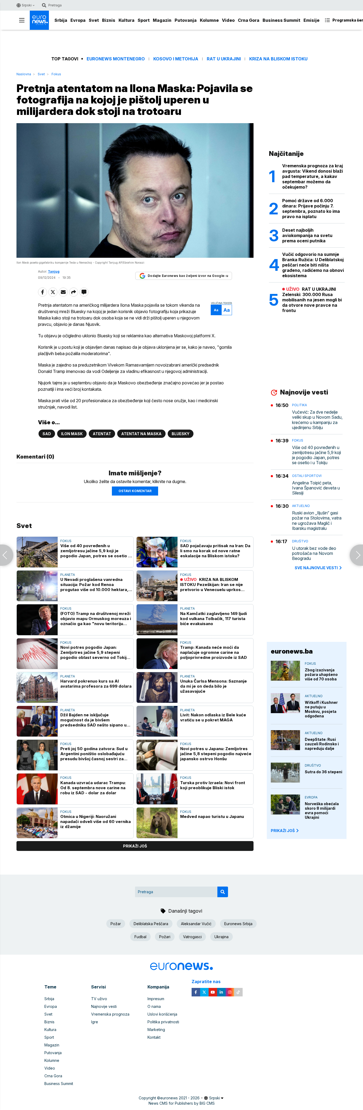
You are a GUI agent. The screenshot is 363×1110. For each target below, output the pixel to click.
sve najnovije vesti (316, 568)
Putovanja (186, 20)
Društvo (300, 541)
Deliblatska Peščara (151, 923)
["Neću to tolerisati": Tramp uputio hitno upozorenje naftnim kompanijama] (6, 555)
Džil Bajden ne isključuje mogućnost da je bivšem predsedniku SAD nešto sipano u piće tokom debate (93, 719)
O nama (154, 1006)
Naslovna (23, 74)
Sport (144, 20)
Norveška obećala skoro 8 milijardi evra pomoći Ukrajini (322, 810)
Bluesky (180, 433)
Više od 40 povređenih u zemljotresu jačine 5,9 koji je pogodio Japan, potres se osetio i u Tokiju (94, 550)
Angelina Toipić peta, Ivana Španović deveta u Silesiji (316, 488)
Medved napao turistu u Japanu (212, 816)
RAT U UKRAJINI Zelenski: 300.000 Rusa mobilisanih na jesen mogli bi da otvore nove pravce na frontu (312, 299)
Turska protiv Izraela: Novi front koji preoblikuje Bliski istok (212, 785)
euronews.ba (292, 651)
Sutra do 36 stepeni (323, 772)
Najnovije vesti (104, 1006)
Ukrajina (221, 936)
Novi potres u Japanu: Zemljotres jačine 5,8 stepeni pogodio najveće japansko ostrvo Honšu (215, 753)
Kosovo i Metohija (175, 58)
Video (228, 20)
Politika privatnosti (163, 1022)
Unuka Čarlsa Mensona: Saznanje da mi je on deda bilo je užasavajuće (213, 686)
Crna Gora (248, 20)
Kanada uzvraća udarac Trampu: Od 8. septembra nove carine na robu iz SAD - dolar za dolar (93, 787)
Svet (94, 20)
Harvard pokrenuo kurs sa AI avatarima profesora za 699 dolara (96, 684)
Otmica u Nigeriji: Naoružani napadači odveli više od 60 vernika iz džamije (95, 821)
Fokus (56, 74)
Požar (116, 923)
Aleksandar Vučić (196, 923)
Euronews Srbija (238, 923)
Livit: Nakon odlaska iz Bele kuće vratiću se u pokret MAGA (213, 717)
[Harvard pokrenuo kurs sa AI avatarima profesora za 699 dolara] (37, 687)
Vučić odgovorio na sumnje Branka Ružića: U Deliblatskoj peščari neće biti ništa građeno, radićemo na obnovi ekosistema (313, 265)
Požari (164, 936)
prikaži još (135, 846)
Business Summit (281, 20)
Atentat (102, 433)
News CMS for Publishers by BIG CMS (182, 1103)
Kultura (126, 20)
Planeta (67, 575)
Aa (216, 310)
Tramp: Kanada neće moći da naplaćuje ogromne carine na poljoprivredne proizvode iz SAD (213, 652)
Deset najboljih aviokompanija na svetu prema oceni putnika (307, 235)
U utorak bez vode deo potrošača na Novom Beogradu (314, 553)
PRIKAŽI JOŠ (283, 830)
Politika (299, 405)
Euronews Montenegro (116, 58)
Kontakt (154, 1037)
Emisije (311, 20)
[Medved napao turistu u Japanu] (157, 823)
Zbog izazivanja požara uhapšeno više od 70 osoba (321, 674)
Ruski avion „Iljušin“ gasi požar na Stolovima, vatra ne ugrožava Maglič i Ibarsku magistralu (316, 520)
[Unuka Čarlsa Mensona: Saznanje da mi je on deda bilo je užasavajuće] (157, 687)
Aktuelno (301, 506)
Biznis (108, 20)
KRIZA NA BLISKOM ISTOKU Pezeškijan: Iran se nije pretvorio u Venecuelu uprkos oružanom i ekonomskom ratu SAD (215, 584)
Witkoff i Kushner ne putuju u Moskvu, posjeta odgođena (321, 709)
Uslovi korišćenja (162, 1014)
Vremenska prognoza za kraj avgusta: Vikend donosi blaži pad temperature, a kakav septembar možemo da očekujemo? (312, 176)
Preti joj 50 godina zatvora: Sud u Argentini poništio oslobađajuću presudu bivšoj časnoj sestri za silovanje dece (94, 753)
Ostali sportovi (307, 476)
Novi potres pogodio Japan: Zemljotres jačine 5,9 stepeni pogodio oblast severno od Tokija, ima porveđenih (95, 652)
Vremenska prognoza (110, 1014)
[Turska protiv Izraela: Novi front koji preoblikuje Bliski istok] (157, 789)
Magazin (162, 20)
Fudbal (140, 936)
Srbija (60, 20)
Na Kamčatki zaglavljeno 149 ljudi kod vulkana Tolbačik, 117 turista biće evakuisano (213, 618)
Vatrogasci (192, 936)
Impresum (155, 998)
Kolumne (209, 20)
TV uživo (99, 998)
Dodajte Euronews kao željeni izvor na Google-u (188, 276)
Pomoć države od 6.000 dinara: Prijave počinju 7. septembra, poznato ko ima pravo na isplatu (311, 208)
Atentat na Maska (141, 433)
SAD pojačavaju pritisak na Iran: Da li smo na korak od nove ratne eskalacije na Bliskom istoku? (215, 550)
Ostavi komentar (135, 491)
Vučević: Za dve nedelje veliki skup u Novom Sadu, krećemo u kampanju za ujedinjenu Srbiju (317, 420)
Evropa (78, 20)
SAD (47, 433)
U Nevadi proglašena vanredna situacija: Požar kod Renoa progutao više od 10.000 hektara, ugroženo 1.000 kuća (94, 584)
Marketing (156, 1029)
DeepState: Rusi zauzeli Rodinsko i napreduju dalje (322, 744)
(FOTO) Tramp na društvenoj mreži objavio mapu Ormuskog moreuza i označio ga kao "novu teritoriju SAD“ (95, 618)
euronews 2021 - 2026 (180, 1098)
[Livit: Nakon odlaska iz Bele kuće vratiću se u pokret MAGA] (157, 721)
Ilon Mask (72, 433)
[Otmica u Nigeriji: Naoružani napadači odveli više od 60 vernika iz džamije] (37, 823)
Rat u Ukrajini (224, 58)
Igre (94, 1022)
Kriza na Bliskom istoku (278, 58)
